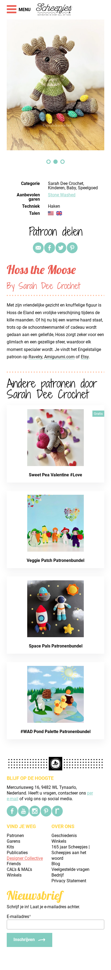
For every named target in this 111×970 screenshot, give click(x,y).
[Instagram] (34, 811)
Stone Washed (61, 194)
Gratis (98, 414)
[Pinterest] (72, 247)
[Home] (54, 10)
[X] (61, 247)
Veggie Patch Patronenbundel (55, 560)
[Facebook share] (49, 247)
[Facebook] (12, 811)
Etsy (85, 356)
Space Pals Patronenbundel (55, 646)
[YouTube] (23, 811)
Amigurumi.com (59, 356)
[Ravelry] (57, 811)
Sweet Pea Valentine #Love (55, 474)
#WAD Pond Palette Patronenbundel (55, 731)
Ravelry (35, 356)
